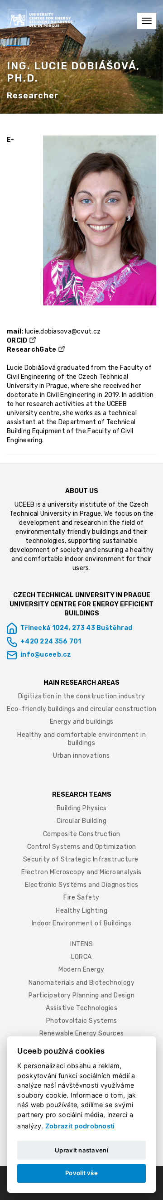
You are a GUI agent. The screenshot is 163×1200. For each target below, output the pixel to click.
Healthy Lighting (81, 911)
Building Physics (82, 808)
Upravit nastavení (81, 1150)
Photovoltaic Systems (81, 1021)
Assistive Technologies (81, 1008)
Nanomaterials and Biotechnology (82, 983)
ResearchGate (31, 349)
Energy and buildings (82, 722)
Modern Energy (81, 969)
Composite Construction (81, 834)
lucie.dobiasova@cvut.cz (63, 331)
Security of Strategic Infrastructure (81, 859)
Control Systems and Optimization (81, 847)
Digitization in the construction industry (81, 696)
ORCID (17, 340)
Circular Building (82, 821)
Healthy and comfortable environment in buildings (81, 739)
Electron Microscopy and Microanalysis (81, 872)
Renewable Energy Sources (81, 1033)
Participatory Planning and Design (82, 995)
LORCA (81, 957)
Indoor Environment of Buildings (82, 923)
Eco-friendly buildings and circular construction (81, 709)
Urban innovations (81, 756)
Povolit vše (81, 1172)
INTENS (81, 944)
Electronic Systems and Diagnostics (82, 885)
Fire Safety (81, 897)
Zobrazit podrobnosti (80, 1126)
